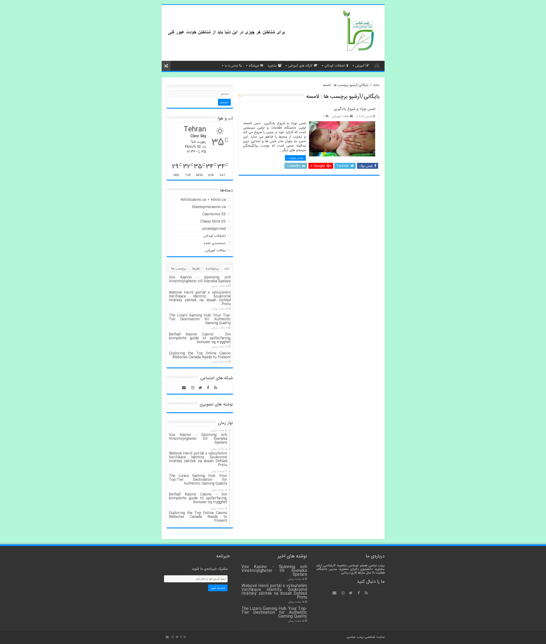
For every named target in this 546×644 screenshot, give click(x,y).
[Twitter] (200, 387)
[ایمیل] (183, 387)
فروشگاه (254, 65)
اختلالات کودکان (334, 65)
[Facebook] (208, 387)
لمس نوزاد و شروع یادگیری (354, 109)
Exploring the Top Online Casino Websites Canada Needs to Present (200, 355)
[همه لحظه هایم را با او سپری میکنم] (225, 23)
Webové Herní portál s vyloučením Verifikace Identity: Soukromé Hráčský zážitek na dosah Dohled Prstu (200, 298)
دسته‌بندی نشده (215, 243)
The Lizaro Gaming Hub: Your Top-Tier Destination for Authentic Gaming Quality (200, 319)
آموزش (359, 65)
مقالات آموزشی (340, 116)
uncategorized (214, 229)
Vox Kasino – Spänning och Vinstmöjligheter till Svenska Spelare (200, 279)
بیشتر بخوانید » (295, 157)
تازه (227, 269)
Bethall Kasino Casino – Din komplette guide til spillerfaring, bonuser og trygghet (200, 338)
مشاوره (272, 65)
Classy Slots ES (213, 221)
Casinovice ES (214, 214)
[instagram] (192, 387)
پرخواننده (212, 269)
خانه (376, 65)
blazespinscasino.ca (209, 207)
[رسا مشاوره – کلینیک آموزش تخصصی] (360, 30)
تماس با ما (231, 65)
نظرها (196, 269)
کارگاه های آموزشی (300, 65)
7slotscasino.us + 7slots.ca (203, 200)
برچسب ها (178, 269)
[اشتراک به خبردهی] (240, 96)
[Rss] (215, 387)
